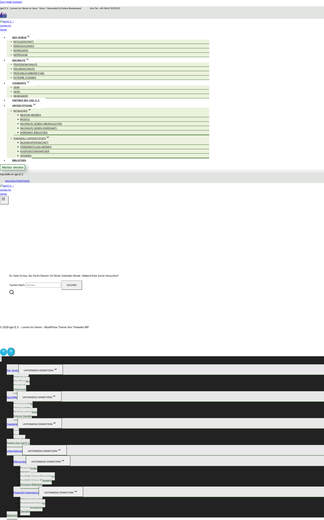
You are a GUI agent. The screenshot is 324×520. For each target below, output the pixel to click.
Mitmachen (20, 461)
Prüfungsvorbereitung (29, 73)
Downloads (21, 50)
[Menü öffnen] (4, 200)
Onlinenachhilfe (24, 69)
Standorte (12, 424)
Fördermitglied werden (35, 147)
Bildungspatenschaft (34, 142)
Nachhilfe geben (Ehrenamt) (38, 128)
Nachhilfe (12, 397)
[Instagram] (5, 16)
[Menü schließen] (1, 359)
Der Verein (12, 370)
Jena (17, 87)
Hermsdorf (21, 96)
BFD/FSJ (25, 119)
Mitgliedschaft (24, 41)
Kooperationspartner (34, 151)
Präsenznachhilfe (25, 64)
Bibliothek (19, 160)
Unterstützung (14, 451)
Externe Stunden (25, 77)
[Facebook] (1, 16)
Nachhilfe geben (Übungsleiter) (41, 124)
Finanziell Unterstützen (26, 492)
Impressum (21, 55)
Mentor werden (30, 115)
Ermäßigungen (24, 46)
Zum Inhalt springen (11, 2)
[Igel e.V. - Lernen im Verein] (8, 29)
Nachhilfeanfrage (17, 181)
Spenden (25, 155)
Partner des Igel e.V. (26, 100)
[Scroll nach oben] (3, 352)
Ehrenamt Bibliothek (34, 132)
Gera (17, 91)
